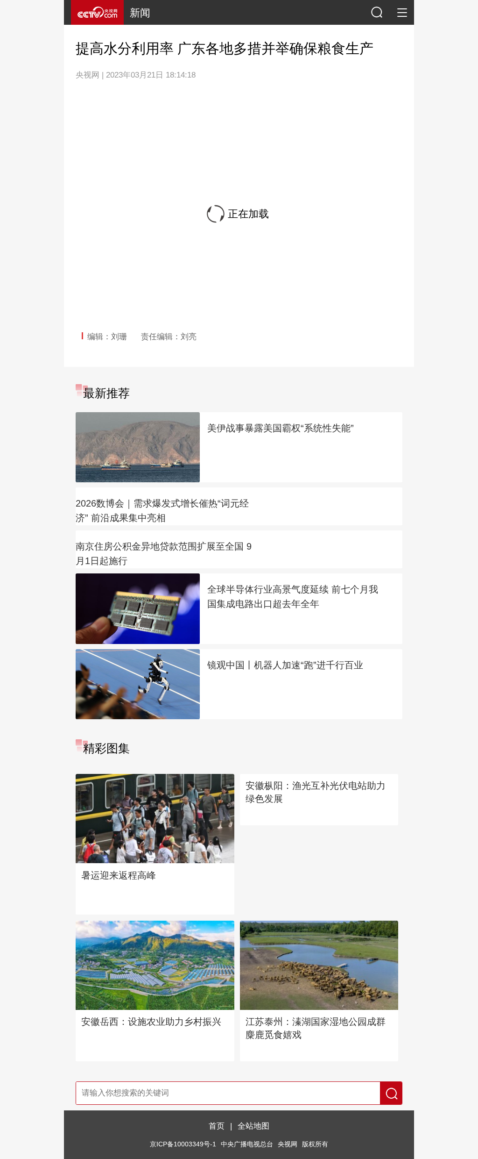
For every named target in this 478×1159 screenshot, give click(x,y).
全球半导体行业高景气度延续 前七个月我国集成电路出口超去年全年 (292, 596)
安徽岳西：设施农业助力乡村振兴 (151, 1031)
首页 (217, 1135)
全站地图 (253, 1135)
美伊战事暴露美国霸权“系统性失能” (280, 428)
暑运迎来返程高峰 (118, 885)
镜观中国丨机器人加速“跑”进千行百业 (285, 665)
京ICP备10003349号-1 (183, 1153)
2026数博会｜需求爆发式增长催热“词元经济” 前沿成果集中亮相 (162, 510)
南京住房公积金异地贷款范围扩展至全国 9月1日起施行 (164, 553)
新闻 (140, 13)
